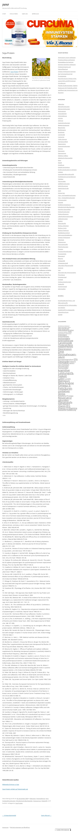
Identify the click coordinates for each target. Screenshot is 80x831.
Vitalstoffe (44, 801)
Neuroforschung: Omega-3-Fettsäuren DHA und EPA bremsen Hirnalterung (67, 81)
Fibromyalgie (62, 181)
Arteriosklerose (40, 798)
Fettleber (60, 179)
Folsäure (72, 361)
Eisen (59, 160)
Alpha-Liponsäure (62, 327)
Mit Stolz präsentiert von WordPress (20, 827)
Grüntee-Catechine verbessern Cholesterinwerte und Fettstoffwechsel (67, 67)
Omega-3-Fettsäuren (64, 237)
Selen (60, 404)
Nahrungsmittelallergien (65, 235)
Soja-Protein (14, 72)
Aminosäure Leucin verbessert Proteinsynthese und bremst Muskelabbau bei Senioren (67, 60)
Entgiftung (61, 165)
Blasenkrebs (61, 128)
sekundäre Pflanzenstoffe (65, 401)
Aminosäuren (62, 111)
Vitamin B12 (64, 406)
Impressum (35, 14)
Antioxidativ (64, 338)
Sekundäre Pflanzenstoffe (65, 265)
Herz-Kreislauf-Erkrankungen (63, 366)
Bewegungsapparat (63, 125)
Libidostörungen (63, 219)
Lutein (61, 378)
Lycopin (68, 379)
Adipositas (33, 798)
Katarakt (60, 202)
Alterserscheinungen (64, 109)
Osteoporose (37, 801)
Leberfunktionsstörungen (65, 216)
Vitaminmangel (62, 286)
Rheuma (60, 258)
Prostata (60, 249)
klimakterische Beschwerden (24, 801)
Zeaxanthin (62, 410)
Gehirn (71, 363)
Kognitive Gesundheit (64, 209)
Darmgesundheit (63, 142)
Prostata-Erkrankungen (65, 251)
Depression (61, 151)
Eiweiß (60, 163)
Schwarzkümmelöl (9, 815)
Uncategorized (62, 277)
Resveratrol (61, 256)
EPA (76, 359)
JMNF (5, 4)
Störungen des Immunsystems (67, 272)
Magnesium (64, 380)
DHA (61, 352)
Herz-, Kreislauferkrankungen (66, 198)
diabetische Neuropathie (65, 158)
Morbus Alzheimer (63, 226)
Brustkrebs (61, 132)
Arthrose (60, 121)
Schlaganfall (61, 261)
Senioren (60, 268)
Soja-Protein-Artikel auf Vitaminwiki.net (15, 789)
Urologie (60, 279)
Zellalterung (71, 410)
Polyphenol (62, 396)
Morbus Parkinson (63, 230)
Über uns (25, 14)
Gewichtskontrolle (63, 188)
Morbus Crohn (62, 228)
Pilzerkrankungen (63, 247)
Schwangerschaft (63, 263)
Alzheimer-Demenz (63, 332)
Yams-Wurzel (46, 815)
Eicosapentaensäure (65, 359)
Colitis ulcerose (62, 139)
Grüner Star (61, 193)
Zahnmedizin (62, 289)
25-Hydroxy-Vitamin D (63, 326)
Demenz (60, 149)
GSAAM (60, 314)
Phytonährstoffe (63, 244)
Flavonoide (63, 361)
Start (4, 14)
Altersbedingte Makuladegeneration (66, 329)
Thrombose (61, 275)
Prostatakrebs (62, 254)
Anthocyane (68, 333)
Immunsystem (62, 200)
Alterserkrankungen (64, 107)
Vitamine (72, 408)
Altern (69, 327)
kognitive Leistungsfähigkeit (66, 373)
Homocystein (63, 368)
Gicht (59, 191)
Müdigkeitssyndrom (64, 233)
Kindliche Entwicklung (64, 205)
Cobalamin (62, 347)
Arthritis (60, 118)
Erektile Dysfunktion (64, 167)
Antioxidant (62, 335)
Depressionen (62, 153)
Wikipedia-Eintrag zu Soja (10, 784)
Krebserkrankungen (64, 212)
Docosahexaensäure (67, 356)
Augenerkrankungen (64, 123)
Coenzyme (61, 137)
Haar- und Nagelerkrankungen (67, 195)
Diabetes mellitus (63, 156)
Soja (59, 270)
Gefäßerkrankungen (64, 184)
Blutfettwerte (62, 130)
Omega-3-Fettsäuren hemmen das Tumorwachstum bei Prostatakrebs (67, 74)
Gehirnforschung (63, 186)
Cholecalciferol (65, 345)
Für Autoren (14, 14)
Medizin (60, 221)
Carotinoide (61, 135)
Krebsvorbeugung (63, 214)
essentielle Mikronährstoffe (66, 174)
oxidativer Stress (64, 392)
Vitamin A (66, 404)
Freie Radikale (63, 363)
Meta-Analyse (66, 383)
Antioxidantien (62, 114)
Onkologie (61, 240)
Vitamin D (63, 408)
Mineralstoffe (62, 223)
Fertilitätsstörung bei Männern (67, 177)
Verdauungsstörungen (64, 282)
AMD (70, 332)
